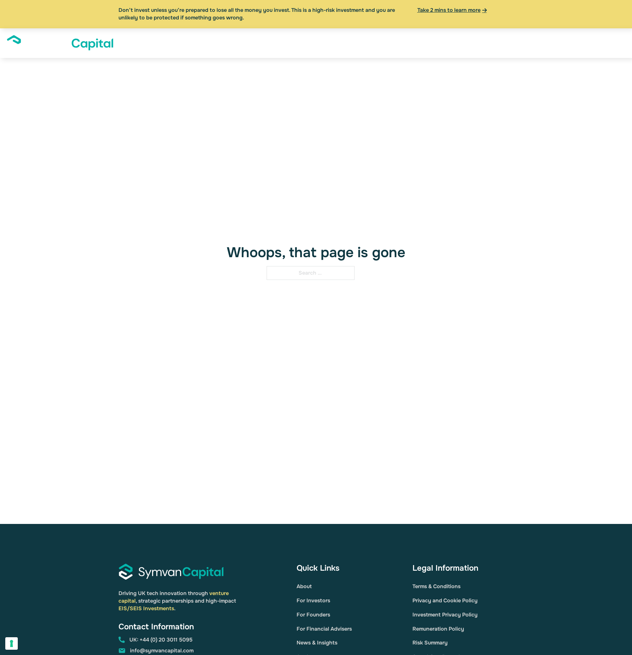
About (349, 43)
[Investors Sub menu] (398, 43)
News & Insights (511, 43)
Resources (557, 43)
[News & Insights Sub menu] (535, 43)
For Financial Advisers (324, 628)
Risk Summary (430, 642)
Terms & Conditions (436, 586)
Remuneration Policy (438, 628)
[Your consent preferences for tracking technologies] (11, 643)
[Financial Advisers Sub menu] (482, 43)
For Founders (313, 614)
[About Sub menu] (361, 43)
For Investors (313, 600)
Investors (382, 43)
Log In (584, 43)
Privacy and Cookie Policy (445, 600)
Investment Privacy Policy (445, 614)
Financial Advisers (457, 43)
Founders (419, 43)
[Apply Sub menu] (619, 43)
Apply (606, 43)
